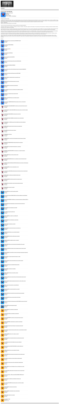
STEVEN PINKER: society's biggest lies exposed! (10, 305)
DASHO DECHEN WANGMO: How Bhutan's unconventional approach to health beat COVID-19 (16, 199)
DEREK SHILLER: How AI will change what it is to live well (11, 81)
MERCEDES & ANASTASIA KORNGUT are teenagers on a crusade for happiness (14, 150)
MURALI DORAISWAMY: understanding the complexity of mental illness (13, 321)
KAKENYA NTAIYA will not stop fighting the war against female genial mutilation (14, 293)
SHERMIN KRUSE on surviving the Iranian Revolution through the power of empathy (15, 138)
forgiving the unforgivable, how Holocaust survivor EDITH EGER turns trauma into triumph (15, 301)
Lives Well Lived (9, 11)
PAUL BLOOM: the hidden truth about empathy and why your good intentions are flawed (15, 329)
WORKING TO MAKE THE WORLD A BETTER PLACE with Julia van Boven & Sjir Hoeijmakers (16, 162)
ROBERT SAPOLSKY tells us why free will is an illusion (11, 272)
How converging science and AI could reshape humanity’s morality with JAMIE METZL (15, 69)
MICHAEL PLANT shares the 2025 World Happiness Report (11, 264)
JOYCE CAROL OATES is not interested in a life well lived (11, 313)
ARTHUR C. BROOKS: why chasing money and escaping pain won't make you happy (15, 248)
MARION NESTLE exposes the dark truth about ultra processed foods (13, 126)
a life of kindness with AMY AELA (8, 52)
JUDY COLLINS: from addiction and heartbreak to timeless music (12, 378)
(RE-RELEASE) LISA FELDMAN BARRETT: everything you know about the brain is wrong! (15, 105)
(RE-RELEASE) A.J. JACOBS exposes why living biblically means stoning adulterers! (15, 122)
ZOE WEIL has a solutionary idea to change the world (11, 93)
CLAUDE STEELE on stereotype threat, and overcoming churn (12, 77)
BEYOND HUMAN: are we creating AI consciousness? (11, 85)
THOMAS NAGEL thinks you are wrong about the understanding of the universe (14, 244)
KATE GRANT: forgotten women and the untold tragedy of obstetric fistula (13, 362)
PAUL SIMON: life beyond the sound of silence (10, 130)
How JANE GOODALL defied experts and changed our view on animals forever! (14, 370)
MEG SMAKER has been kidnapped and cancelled (10, 207)
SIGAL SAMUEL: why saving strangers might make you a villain (12, 256)
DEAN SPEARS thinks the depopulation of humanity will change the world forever (14, 203)
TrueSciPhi (3, 8)
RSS (7, 12)
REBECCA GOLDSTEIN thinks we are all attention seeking (11, 97)
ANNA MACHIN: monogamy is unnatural (9, 187)
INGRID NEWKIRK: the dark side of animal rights (10, 386)
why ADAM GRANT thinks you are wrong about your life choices (12, 297)
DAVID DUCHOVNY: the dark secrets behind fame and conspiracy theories (13, 260)
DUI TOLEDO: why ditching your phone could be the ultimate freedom (13, 358)
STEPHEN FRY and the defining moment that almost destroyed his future (13, 183)
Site (6, 12)
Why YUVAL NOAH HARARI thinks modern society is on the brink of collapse (14, 382)
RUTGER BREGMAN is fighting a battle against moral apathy (12, 236)
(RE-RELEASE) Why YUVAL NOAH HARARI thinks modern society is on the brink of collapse (16, 109)
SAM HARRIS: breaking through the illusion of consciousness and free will (13, 325)
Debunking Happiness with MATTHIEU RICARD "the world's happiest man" (13, 346)
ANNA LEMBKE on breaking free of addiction (10, 268)
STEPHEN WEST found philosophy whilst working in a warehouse (12, 146)
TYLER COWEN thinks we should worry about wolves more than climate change (14, 354)
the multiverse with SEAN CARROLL (8, 44)
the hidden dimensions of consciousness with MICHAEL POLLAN (12, 40)
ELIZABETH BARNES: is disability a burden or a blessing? (11, 240)
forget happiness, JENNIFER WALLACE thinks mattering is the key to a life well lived (15, 101)
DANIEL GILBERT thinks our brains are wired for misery (11, 154)
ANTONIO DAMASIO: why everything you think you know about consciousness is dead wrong (16, 252)
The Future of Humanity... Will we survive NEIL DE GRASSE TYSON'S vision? (14, 374)
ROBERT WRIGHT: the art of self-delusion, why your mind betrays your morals (14, 366)
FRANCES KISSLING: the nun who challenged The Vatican (11, 350)
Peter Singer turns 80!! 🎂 (7, 48)
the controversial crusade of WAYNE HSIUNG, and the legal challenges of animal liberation (15, 195)
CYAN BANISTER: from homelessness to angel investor (11, 219)
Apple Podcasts (11, 12)
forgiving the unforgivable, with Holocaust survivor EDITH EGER (12, 73)
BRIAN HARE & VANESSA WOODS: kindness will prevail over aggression (13, 142)
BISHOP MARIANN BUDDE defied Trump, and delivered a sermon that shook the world (15, 158)
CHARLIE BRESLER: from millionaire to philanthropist (11, 309)
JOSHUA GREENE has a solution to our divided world (11, 215)
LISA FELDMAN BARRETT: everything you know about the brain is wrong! (13, 317)
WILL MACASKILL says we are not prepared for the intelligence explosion (13, 89)
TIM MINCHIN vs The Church (8, 134)
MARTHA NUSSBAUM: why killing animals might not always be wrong (13, 179)
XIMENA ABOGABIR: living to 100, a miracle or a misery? (11, 333)
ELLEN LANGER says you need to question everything (11, 191)
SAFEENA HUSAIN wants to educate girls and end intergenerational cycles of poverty (15, 276)
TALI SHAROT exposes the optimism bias (9, 211)
